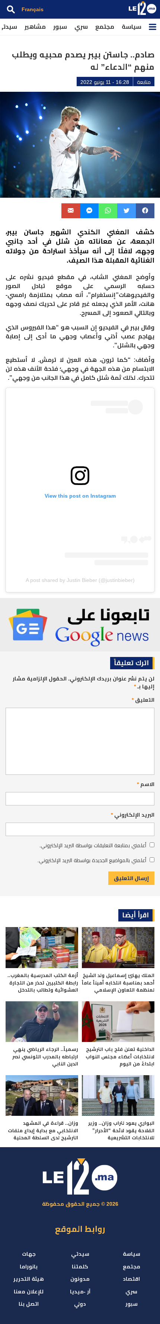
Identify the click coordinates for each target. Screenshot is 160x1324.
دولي (80, 1304)
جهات (29, 1254)
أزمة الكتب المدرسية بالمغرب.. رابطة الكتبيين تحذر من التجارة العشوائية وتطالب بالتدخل (42, 983)
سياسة (131, 27)
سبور (60, 27)
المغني (118, 232)
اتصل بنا (29, 1304)
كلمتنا (80, 1267)
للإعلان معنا (29, 1292)
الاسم (145, 784)
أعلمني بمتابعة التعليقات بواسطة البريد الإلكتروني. (92, 845)
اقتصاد (131, 1279)
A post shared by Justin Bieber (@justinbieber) (80, 580)
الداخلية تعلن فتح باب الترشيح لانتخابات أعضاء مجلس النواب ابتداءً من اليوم (120, 1056)
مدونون (80, 1279)
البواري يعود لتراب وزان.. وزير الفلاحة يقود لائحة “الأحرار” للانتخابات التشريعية (121, 1130)
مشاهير (35, 27)
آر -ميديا (80, 1292)
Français (33, 9)
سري (81, 27)
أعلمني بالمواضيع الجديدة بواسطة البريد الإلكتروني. (91, 860)
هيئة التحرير (28, 1279)
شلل (63, 241)
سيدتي (80, 1254)
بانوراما (29, 1267)
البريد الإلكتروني (132, 815)
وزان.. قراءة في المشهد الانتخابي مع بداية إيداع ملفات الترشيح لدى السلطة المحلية (43, 1130)
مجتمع (104, 27)
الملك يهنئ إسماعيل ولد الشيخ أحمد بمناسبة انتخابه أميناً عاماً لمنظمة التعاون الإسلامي (118, 983)
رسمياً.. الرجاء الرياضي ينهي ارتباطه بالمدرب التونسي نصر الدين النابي (45, 1056)
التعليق (143, 700)
